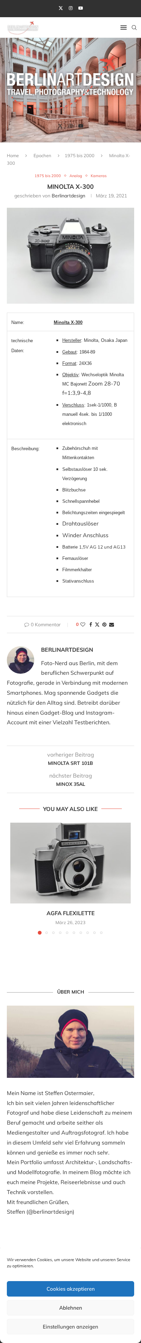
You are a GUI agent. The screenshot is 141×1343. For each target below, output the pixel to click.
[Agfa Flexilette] (70, 863)
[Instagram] (71, 8)
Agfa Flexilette (71, 913)
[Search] (134, 27)
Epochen (42, 155)
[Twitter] (61, 8)
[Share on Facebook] (90, 624)
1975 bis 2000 (79, 155)
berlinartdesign (68, 196)
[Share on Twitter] (97, 624)
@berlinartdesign (50, 1211)
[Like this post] (82, 624)
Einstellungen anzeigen (70, 1326)
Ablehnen (70, 1307)
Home (13, 155)
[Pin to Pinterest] (104, 624)
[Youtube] (80, 8)
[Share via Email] (111, 624)
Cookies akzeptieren (71, 1289)
